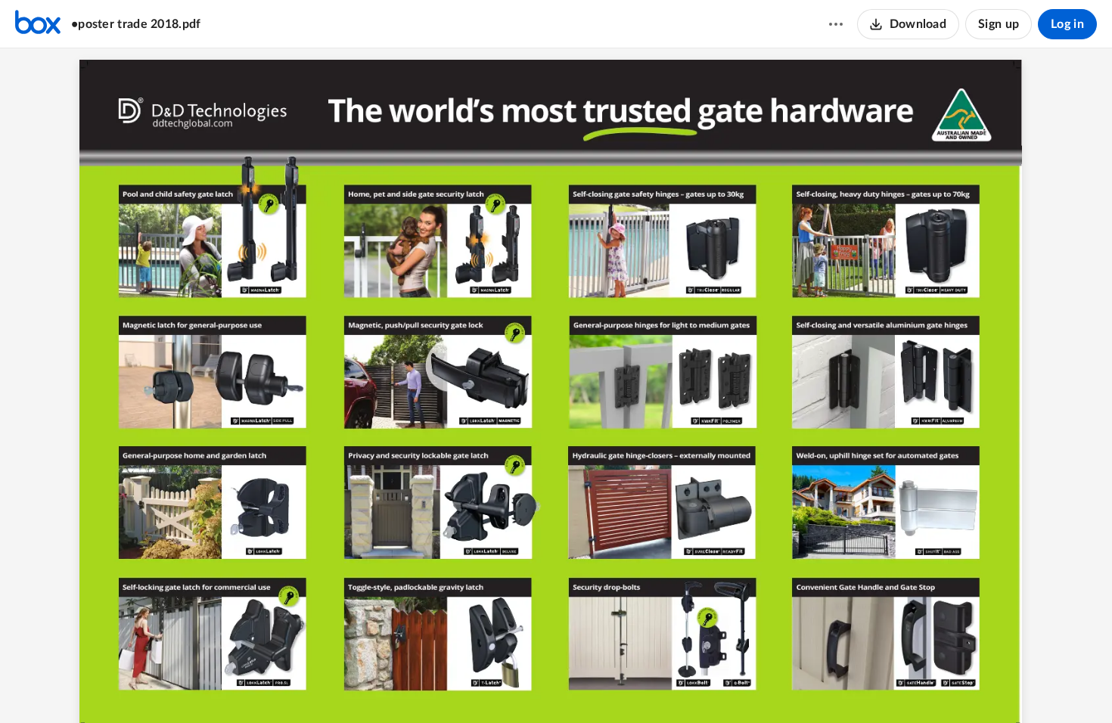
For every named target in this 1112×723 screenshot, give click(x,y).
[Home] (38, 24)
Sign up (998, 24)
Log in (1067, 24)
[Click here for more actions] (836, 24)
